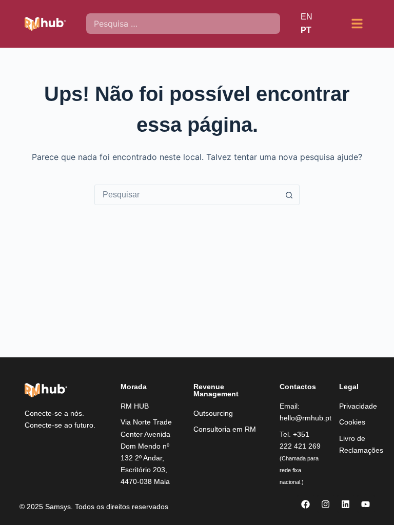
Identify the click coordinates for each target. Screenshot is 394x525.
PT (306, 30)
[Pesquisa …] (183, 23)
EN (306, 16)
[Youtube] (366, 504)
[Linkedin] (345, 504)
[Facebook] (305, 504)
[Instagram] (325, 504)
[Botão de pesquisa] (289, 195)
